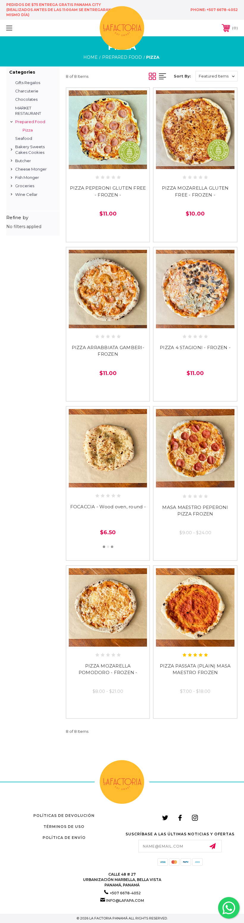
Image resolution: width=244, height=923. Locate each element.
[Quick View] (95, 163)
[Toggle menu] (29, 28)
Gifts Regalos (27, 82)
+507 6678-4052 (222, 9)
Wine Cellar (26, 194)
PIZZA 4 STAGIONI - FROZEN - (195, 347)
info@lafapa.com (125, 900)
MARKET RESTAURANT (28, 111)
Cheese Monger (31, 169)
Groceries (24, 185)
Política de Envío (64, 837)
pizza (28, 130)
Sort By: (182, 76)
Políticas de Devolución (64, 815)
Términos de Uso (64, 826)
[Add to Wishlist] (108, 163)
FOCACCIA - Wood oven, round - (108, 506)
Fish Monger (27, 177)
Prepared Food (30, 121)
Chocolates (26, 99)
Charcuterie (26, 91)
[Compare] (120, 163)
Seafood (23, 138)
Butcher (23, 160)
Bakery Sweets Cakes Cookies (30, 149)
